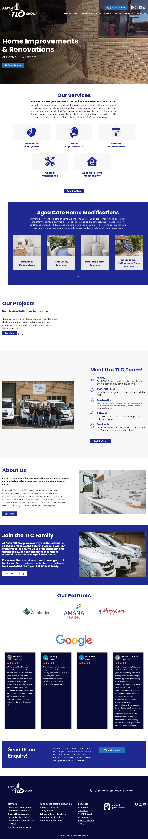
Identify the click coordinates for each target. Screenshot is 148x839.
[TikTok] (144, 7)
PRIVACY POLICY (86, 820)
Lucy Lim (14, 656)
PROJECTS (83, 804)
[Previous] (18, 334)
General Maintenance (18, 817)
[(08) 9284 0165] (92, 790)
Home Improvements (18, 810)
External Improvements (19, 814)
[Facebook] (132, 7)
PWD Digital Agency (80, 836)
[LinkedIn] (140, 7)
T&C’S (81, 823)
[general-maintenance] (50, 161)
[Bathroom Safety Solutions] (27, 236)
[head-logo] (19, 10)
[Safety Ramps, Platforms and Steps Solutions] (61, 236)
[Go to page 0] (73, 730)
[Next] (22, 334)
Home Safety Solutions (51, 820)
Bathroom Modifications (51, 817)
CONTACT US (84, 817)
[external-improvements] (116, 132)
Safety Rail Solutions (94, 263)
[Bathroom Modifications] (129, 236)
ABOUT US (83, 810)
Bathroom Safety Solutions (53, 814)
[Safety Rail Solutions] (95, 236)
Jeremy (50, 656)
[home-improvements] (74, 132)
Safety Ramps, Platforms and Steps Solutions (61, 263)
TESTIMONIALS (85, 814)
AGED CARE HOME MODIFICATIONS (56, 804)
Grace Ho (86, 656)
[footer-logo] (18, 788)
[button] (77, 276)
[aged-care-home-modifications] (92, 161)
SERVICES (12, 804)
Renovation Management (20, 807)
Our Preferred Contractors (21, 820)
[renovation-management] (31, 132)
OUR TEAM (83, 807)
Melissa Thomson (126, 656)
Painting (12, 823)
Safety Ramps (46, 810)
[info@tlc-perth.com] (112, 790)
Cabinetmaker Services (19, 827)
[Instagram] (136, 7)
